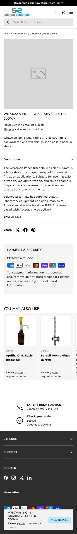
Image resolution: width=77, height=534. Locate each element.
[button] (63, 12)
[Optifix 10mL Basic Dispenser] (21, 331)
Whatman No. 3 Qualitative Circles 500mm (35, 34)
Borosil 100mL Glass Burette (55, 357)
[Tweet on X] (17, 230)
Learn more (55, 2)
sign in (16, 124)
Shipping (9, 129)
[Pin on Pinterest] (33, 230)
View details (59, 519)
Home (7, 34)
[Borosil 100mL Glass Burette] (56, 331)
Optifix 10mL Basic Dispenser (19, 357)
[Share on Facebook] (25, 230)
